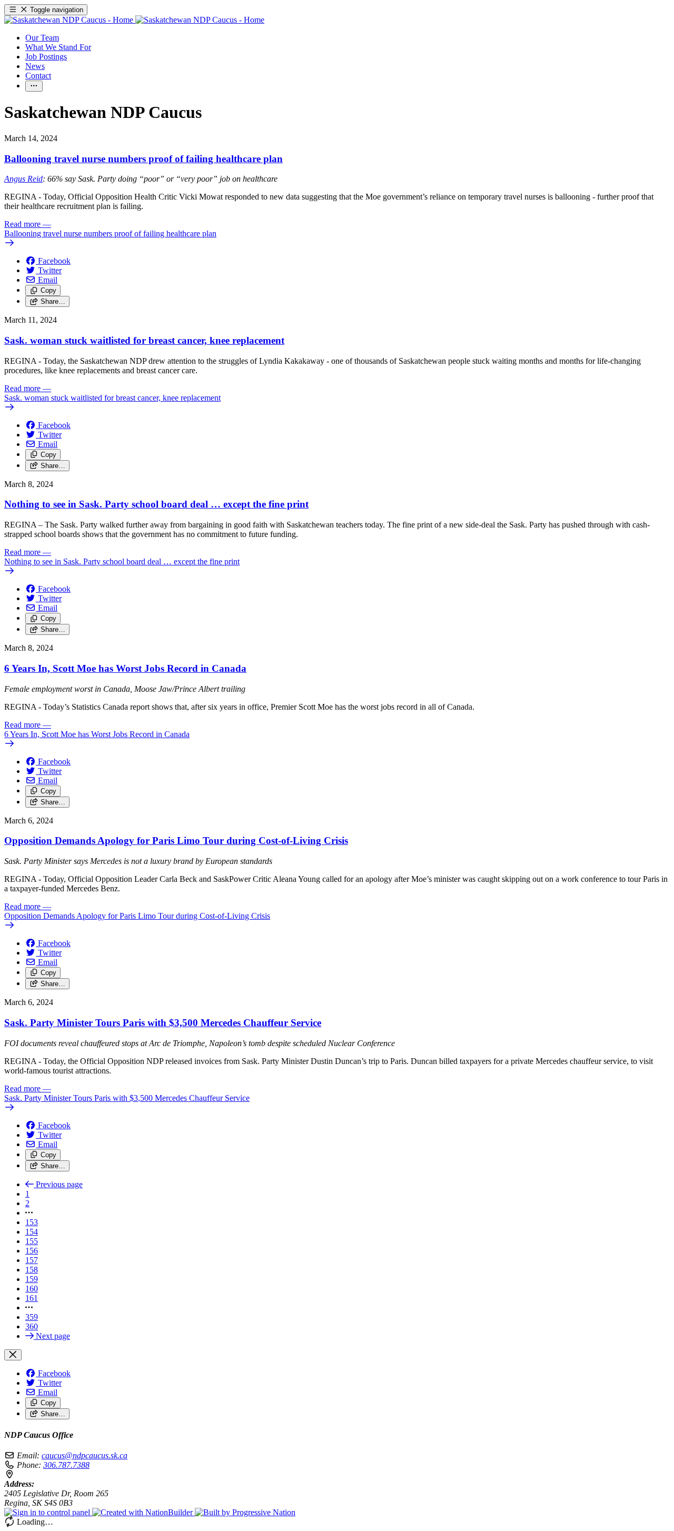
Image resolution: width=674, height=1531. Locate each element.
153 (31, 1222)
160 (31, 1288)
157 (31, 1260)
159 (31, 1279)
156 (31, 1250)
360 (31, 1326)
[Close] (13, 1354)
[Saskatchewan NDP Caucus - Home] (134, 19)
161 (31, 1298)
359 (31, 1317)
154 (31, 1231)
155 (31, 1241)
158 (31, 1269)
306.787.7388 (66, 1464)
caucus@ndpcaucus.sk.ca (84, 1455)
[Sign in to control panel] (48, 1512)
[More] (34, 86)
